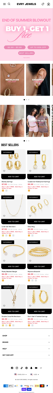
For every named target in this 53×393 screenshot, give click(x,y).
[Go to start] (24, 99)
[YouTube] (36, 368)
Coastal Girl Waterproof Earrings (39, 182)
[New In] (12, 121)
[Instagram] (17, 368)
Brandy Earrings (7, 182)
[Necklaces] (12, 79)
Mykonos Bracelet (34, 271)
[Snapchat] (31, 368)
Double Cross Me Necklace (11, 316)
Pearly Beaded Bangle (9, 271)
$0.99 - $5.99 (15, 47)
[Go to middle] (26, 99)
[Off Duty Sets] (38, 121)
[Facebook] (12, 368)
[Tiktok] (22, 368)
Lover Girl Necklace (8, 227)
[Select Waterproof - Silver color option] (6, 190)
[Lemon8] (41, 368)
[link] (26, 34)
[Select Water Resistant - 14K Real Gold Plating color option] (3, 235)
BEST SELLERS (26, 53)
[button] (4, 4)
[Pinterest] (26, 368)
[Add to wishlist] (4, 171)
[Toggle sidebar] (42, 4)
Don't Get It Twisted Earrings (37, 316)
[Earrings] (38, 79)
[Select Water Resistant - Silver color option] (6, 235)
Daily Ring (31, 227)
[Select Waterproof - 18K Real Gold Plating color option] (3, 190)
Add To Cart (13, 177)
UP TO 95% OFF (38, 47)
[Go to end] (28, 99)
